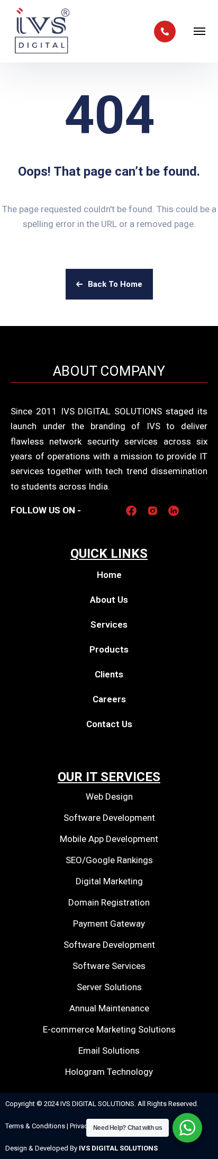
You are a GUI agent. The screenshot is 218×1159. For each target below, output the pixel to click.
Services (109, 624)
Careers (109, 699)
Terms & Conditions (36, 1126)
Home (109, 574)
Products (109, 649)
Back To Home (115, 284)
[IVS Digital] (42, 31)
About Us (109, 599)
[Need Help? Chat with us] (187, 1127)
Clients (109, 674)
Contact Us (109, 724)
